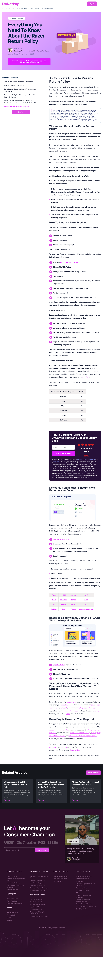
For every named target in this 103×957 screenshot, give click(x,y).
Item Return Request (16, 18)
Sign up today (42, 850)
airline (68, 714)
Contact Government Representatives (83, 900)
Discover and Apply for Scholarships (37, 912)
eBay (86, 600)
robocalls (64, 708)
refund (96, 711)
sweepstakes (71, 702)
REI (54, 604)
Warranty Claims (12, 889)
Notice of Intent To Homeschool (86, 906)
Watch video (73, 841)
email (93, 705)
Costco (63, 604)
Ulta (86, 604)
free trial (64, 747)
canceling (52, 747)
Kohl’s (54, 600)
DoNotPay (10, 4)
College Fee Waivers (36, 909)
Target (54, 595)
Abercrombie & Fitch (86, 609)
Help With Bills (34, 907)
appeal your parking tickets (59, 730)
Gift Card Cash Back (36, 899)
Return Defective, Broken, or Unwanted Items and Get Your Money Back (29, 61)
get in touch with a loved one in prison (82, 736)
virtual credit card (75, 750)
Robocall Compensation (15, 903)
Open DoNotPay (59, 665)
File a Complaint (58, 881)
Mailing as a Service (82, 878)
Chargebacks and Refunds (39, 888)
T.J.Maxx (54, 609)
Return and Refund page (69, 262)
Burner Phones (12, 876)
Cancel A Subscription (37, 885)
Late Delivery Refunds (37, 880)
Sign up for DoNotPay (63, 453)
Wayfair (73, 600)
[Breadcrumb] (3, 9)
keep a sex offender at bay (80, 733)
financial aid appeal (72, 711)
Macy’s (86, 595)
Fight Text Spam (12, 901)
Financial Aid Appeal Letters (39, 916)
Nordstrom (63, 600)
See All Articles (93, 772)
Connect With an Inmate (84, 876)
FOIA (77, 893)
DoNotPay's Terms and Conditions (86, 459)
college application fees (87, 708)
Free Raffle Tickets (36, 902)
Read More (7, 800)
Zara (63, 609)
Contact (9, 920)
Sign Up (92, 4)
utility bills (64, 705)
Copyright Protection (60, 878)
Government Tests (82, 888)
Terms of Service (12, 912)
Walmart (73, 604)
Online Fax (79, 881)
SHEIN (64, 595)
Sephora (73, 595)
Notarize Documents (83, 890)
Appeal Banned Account (38, 890)
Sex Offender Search (83, 909)
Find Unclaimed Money (37, 904)
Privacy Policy (56, 461)
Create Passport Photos (84, 904)
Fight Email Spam (12, 898)
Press (9, 917)
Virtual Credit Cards (13, 883)
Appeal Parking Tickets (60, 876)
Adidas (73, 609)
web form (85, 377)
